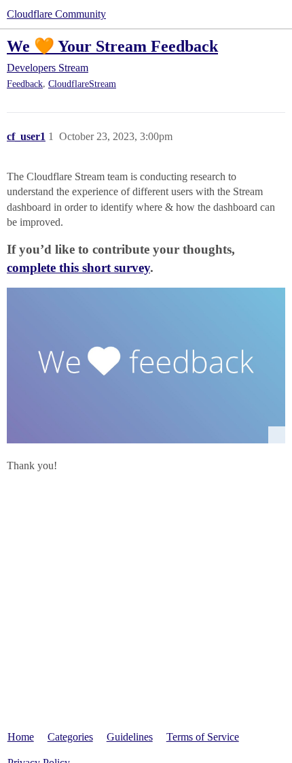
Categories (70, 737)
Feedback (25, 84)
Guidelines (130, 737)
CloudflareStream (82, 84)
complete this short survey (78, 267)
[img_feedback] (146, 365)
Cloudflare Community (56, 14)
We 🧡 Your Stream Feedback (112, 46)
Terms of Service (202, 737)
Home (20, 737)
